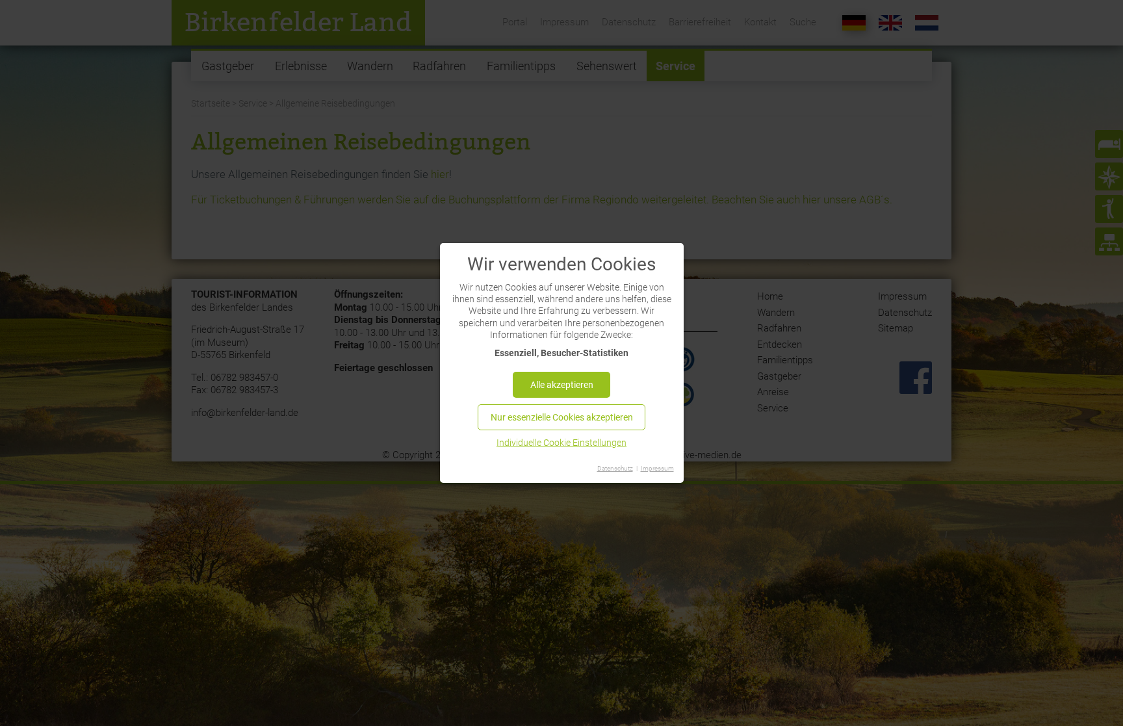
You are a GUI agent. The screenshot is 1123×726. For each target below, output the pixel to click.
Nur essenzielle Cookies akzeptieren (562, 417)
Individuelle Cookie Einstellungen (561, 442)
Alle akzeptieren (561, 385)
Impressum (657, 468)
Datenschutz (615, 468)
